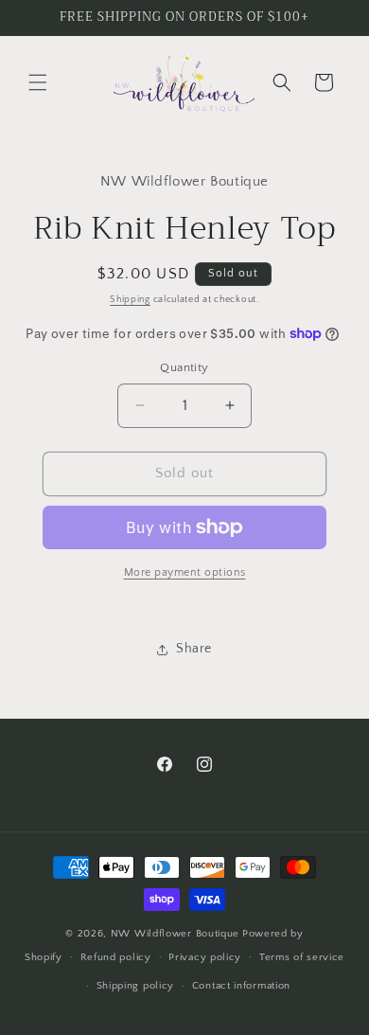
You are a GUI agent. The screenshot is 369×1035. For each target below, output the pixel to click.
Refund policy (115, 957)
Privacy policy (204, 957)
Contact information (241, 985)
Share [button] (194, 648)
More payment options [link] (185, 572)
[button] (38, 82)
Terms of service (301, 957)
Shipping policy (136, 985)
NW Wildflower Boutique (175, 933)
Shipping (130, 299)
